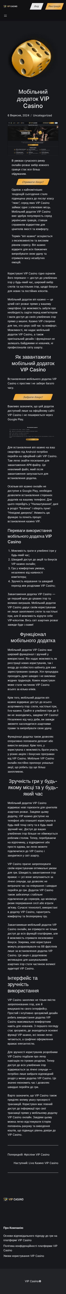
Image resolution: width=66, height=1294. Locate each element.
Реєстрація (54, 6)
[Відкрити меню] (5, 16)
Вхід (37, 6)
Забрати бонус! (33, 397)
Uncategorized (42, 115)
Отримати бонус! (33, 182)
